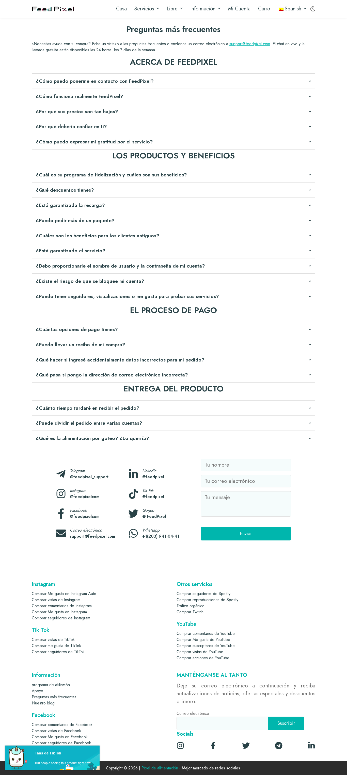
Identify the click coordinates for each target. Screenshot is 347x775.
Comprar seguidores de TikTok (58, 652)
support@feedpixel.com (249, 44)
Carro (264, 8)
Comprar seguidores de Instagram (61, 618)
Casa (121, 8)
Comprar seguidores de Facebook (61, 743)
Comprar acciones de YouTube (203, 658)
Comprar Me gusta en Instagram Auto (64, 594)
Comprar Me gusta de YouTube (203, 639)
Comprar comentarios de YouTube (206, 633)
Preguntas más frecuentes (54, 697)
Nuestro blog (43, 703)
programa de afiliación (51, 685)
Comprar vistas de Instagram (56, 600)
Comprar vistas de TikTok (53, 639)
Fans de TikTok (48, 752)
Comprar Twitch (190, 612)
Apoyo (37, 691)
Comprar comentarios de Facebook (62, 725)
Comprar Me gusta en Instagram (59, 612)
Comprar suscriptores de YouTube (206, 646)
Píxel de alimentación (159, 768)
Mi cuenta (239, 8)
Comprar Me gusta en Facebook (60, 737)
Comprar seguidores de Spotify (203, 594)
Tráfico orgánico (190, 606)
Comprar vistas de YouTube (200, 652)
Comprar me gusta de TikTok (56, 646)
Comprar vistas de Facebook (56, 731)
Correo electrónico (193, 713)
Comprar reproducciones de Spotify (207, 600)
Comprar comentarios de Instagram (62, 606)
